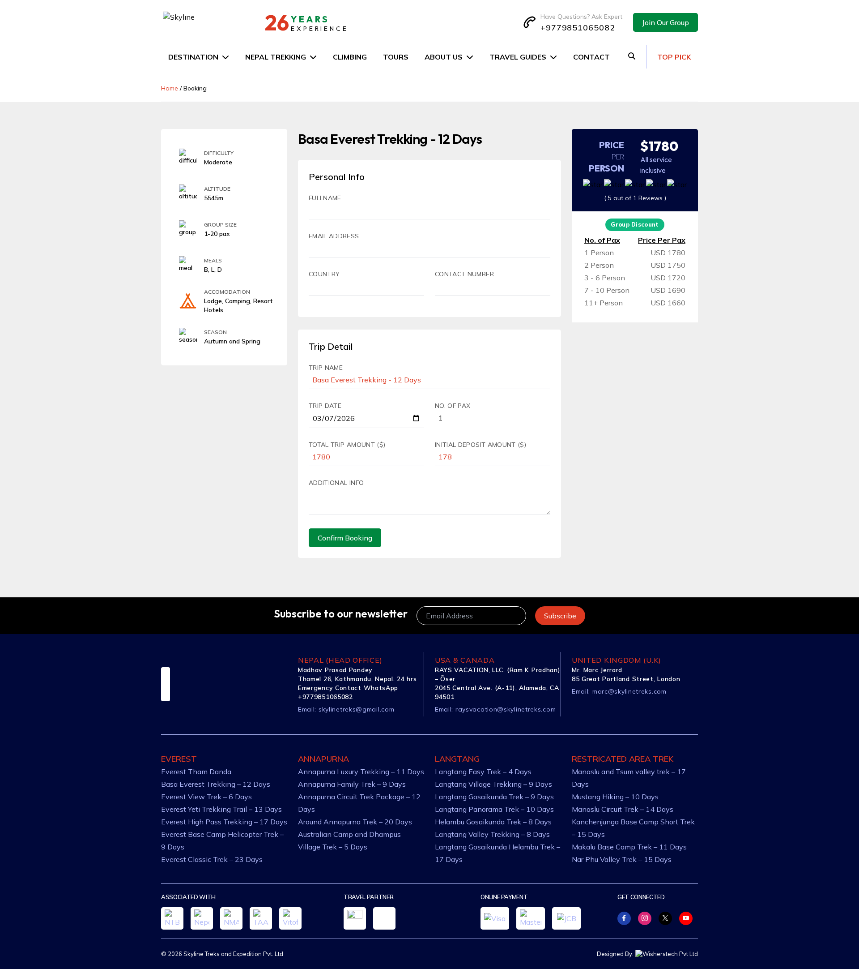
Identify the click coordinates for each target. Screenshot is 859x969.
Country (324, 274)
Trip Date (325, 406)
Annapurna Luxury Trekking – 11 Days (361, 771)
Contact (591, 56)
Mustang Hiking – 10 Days (615, 796)
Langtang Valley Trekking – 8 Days (492, 834)
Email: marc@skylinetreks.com (619, 691)
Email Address (334, 236)
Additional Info (336, 483)
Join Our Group (665, 22)
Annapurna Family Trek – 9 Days (352, 784)
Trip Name (326, 368)
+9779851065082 (577, 27)
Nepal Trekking (275, 56)
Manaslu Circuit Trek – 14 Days (622, 809)
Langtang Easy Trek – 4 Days (483, 771)
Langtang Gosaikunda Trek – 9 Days (494, 796)
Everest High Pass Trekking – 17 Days (224, 821)
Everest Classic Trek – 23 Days (212, 859)
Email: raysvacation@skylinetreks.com (495, 709)
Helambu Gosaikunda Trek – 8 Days (493, 821)
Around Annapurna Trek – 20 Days (355, 821)
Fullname (325, 198)
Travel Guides (517, 56)
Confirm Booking (345, 537)
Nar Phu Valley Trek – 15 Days (622, 859)
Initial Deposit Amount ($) (480, 445)
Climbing (350, 56)
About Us (444, 56)
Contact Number (464, 274)
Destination (193, 56)
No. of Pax (453, 406)
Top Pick (674, 56)
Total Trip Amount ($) (347, 445)
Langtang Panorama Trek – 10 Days (494, 809)
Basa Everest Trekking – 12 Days (215, 784)
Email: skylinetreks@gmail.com (346, 709)
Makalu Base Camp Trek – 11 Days (629, 846)
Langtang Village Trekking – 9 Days (493, 784)
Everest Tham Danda (196, 771)
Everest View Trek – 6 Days (206, 796)
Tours (395, 56)
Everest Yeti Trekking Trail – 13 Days (221, 809)
